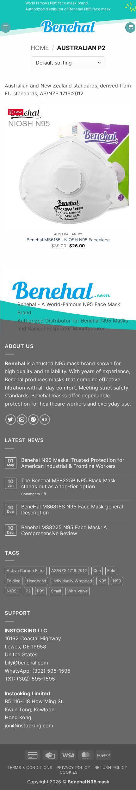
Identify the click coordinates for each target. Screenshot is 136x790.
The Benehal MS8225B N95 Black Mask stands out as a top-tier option (68, 484)
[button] (6, 27)
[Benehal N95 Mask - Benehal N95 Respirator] (73, 26)
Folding (14, 581)
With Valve (77, 591)
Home (40, 48)
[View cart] (130, 27)
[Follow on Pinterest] (33, 419)
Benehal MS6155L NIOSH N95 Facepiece (68, 239)
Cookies (69, 772)
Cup (97, 570)
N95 (102, 581)
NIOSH (13, 591)
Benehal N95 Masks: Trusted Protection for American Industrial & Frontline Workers (72, 463)
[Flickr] (45, 419)
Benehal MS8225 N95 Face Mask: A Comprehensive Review (64, 530)
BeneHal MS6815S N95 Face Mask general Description (72, 510)
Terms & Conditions (29, 767)
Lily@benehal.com (26, 662)
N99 (117, 581)
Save (18, 111)
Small (56, 591)
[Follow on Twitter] (10, 419)
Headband (36, 581)
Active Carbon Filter (26, 570)
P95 (41, 591)
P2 (28, 591)
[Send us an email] (22, 419)
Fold (111, 570)
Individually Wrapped (72, 581)
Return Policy (111, 767)
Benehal (77, 781)
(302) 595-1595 (51, 671)
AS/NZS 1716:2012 (69, 570)
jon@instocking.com (29, 725)
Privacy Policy (73, 767)
